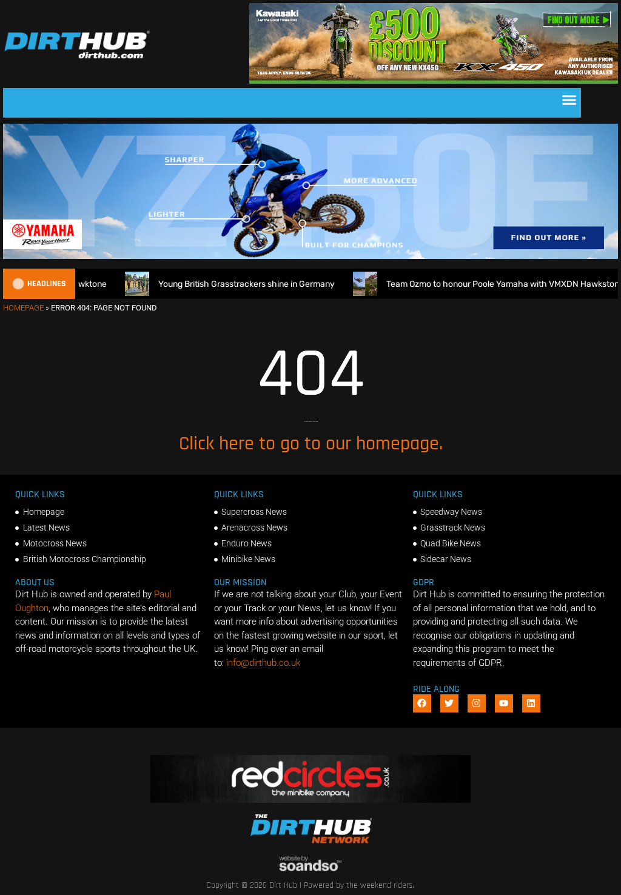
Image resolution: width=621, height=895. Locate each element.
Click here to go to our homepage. (311, 443)
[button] (569, 100)
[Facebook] (422, 703)
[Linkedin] (531, 703)
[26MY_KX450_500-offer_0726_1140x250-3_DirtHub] (433, 80)
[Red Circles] (310, 799)
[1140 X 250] (310, 255)
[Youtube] (504, 703)
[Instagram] (477, 703)
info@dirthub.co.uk (263, 662)
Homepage (23, 307)
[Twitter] (449, 703)
